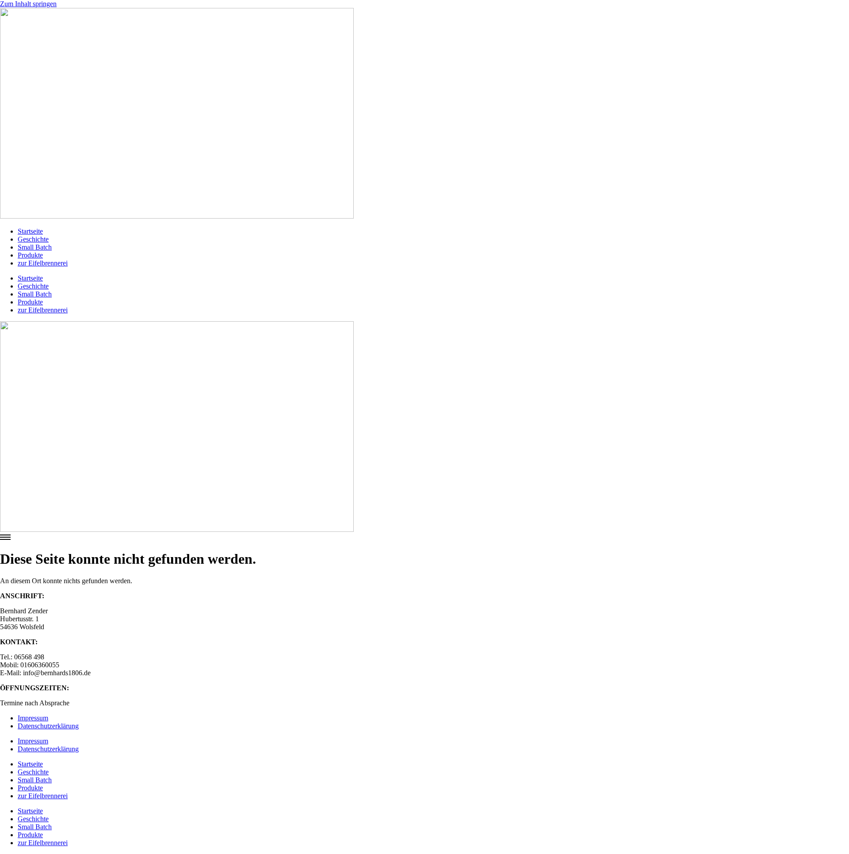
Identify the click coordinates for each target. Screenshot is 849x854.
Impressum (33, 718)
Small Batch (35, 247)
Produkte (30, 255)
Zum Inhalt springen (28, 4)
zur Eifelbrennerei (43, 263)
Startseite (30, 231)
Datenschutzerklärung (48, 726)
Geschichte (33, 239)
